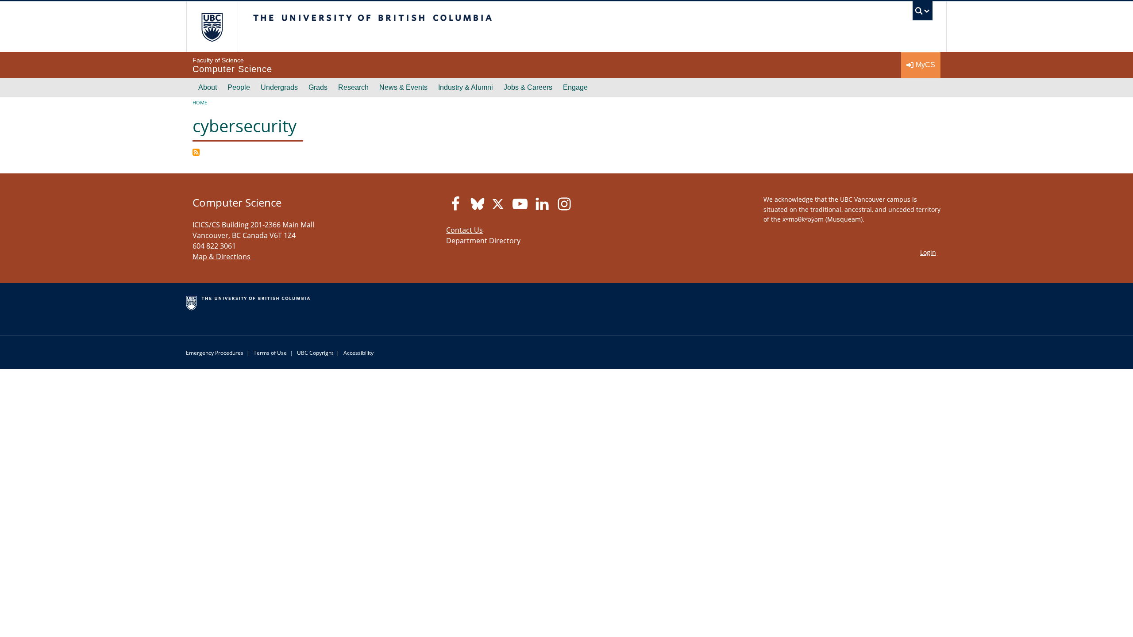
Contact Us (464, 230)
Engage (575, 87)
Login (928, 252)
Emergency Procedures (214, 353)
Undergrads (279, 87)
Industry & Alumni (465, 87)
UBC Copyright (315, 353)
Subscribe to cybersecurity (196, 152)
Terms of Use (270, 353)
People (238, 87)
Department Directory (483, 241)
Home (200, 102)
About (207, 87)
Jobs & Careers (528, 87)
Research (353, 87)
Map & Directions (221, 256)
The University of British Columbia (212, 26)
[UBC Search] (923, 13)
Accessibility (358, 353)
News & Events (403, 87)
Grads (318, 87)
